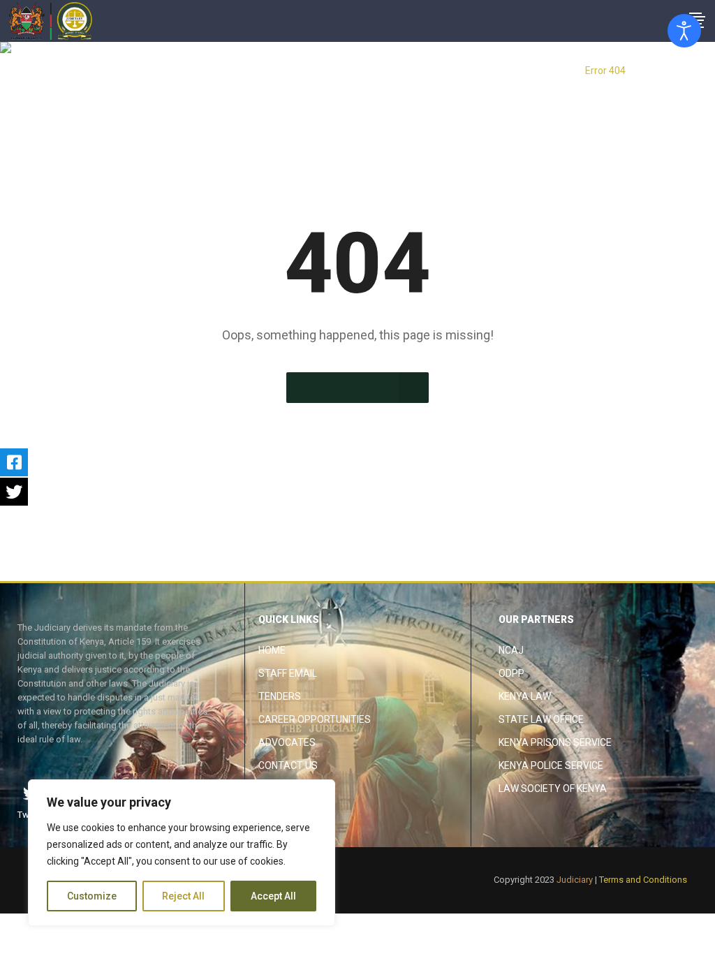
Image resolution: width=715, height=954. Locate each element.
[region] (181, 852)
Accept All (273, 896)
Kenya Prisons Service (555, 742)
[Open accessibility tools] (684, 30)
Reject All (183, 896)
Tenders (279, 696)
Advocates (287, 742)
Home (272, 650)
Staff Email (287, 673)
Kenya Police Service (551, 765)
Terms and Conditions (643, 879)
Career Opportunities (314, 719)
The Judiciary (545, 70)
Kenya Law (525, 696)
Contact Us (288, 765)
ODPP (511, 673)
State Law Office (541, 719)
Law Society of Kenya (553, 788)
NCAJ (511, 650)
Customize (92, 896)
